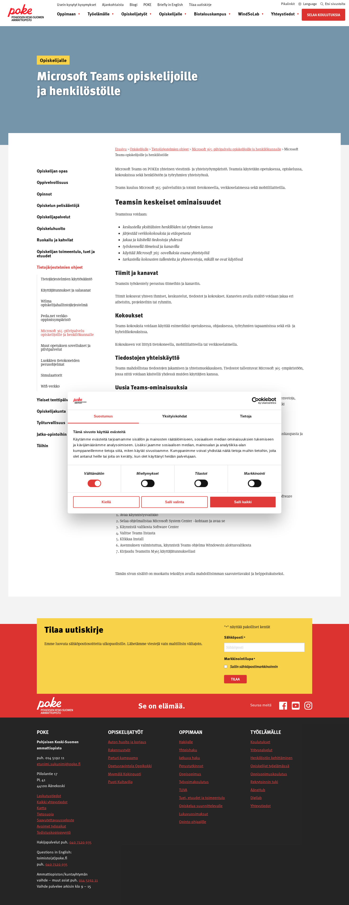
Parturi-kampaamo (123, 758)
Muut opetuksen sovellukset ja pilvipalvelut (65, 347)
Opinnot (44, 194)
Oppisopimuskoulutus (268, 774)
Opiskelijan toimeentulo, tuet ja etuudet (66, 253)
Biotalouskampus (210, 13)
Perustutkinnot (191, 766)
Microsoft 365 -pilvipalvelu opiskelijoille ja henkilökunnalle (236, 149)
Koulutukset (260, 742)
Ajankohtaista (113, 4)
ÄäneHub (257, 790)
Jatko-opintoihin (52, 434)
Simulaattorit (51, 375)
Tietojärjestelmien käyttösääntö (66, 279)
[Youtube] (297, 705)
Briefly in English (170, 4)
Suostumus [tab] (103, 416)
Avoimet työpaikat (51, 826)
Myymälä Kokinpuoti (124, 774)
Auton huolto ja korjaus (127, 742)
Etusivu (121, 149)
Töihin (42, 445)
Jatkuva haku (189, 758)
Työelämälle (98, 13)
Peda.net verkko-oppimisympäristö (56, 317)
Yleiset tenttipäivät (54, 399)
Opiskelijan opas (52, 171)
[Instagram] (308, 705)
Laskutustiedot (49, 796)
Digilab (256, 797)
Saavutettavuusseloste (55, 820)
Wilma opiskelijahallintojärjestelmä (64, 303)
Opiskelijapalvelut (53, 216)
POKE (147, 4)
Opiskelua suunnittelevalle (200, 806)
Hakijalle (186, 742)
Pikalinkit (288, 3)
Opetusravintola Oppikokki (130, 766)
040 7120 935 (80, 842)
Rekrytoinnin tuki (264, 782)
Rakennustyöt (119, 750)
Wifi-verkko (50, 386)
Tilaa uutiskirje (200, 4)
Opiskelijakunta (51, 411)
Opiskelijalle (170, 13)
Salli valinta (174, 502)
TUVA (183, 790)
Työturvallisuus (51, 422)
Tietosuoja (45, 814)
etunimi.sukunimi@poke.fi (58, 764)
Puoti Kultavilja (120, 782)
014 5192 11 (88, 880)
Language (309, 3)
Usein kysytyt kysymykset (76, 4)
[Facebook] (285, 705)
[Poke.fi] (55, 705)
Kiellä (106, 502)
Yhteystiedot (283, 13)
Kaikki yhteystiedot (52, 802)
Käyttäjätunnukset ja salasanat (66, 290)
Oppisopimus (190, 774)
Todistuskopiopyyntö (54, 832)
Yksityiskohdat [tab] (174, 416)
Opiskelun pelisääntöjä (58, 205)
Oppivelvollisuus (52, 182)
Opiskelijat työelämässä (269, 766)
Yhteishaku (188, 750)
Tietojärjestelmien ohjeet (170, 149)
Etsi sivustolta (334, 3)
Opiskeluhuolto (51, 228)
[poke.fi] (26, 12)
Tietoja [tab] (245, 416)
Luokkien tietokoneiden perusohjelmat (60, 362)
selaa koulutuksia (323, 14)
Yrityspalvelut (261, 750)
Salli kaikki (243, 502)
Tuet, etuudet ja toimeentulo (202, 797)
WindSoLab (248, 13)
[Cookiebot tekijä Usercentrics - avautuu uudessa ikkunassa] (255, 400)
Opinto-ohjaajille (192, 821)
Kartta (41, 808)
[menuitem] (67, 14)
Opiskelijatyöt (134, 13)
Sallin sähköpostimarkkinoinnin (254, 666)
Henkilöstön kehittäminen (271, 758)
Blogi (133, 4)
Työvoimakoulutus (194, 782)
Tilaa (235, 679)
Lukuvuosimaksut (193, 814)
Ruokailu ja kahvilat (55, 239)
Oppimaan (66, 13)
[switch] (148, 483)
